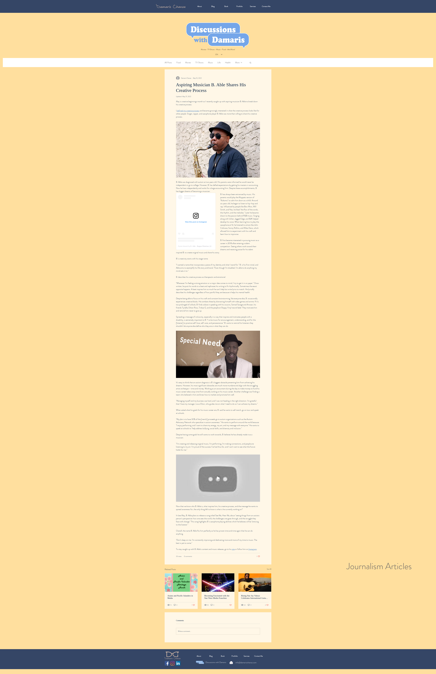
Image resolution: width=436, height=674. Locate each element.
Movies (188, 62)
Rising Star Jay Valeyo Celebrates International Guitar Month (254, 597)
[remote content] (196, 221)
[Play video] (218, 354)
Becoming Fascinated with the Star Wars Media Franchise (216, 597)
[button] (250, 62)
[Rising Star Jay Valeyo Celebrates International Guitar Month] (254, 582)
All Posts (168, 62)
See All (269, 569)
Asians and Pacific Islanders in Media (180, 597)
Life (218, 62)
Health (228, 62)
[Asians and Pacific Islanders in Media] (181, 582)
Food (178, 62)
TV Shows (199, 62)
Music (210, 62)
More (237, 62)
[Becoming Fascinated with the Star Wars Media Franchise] (218, 582)
